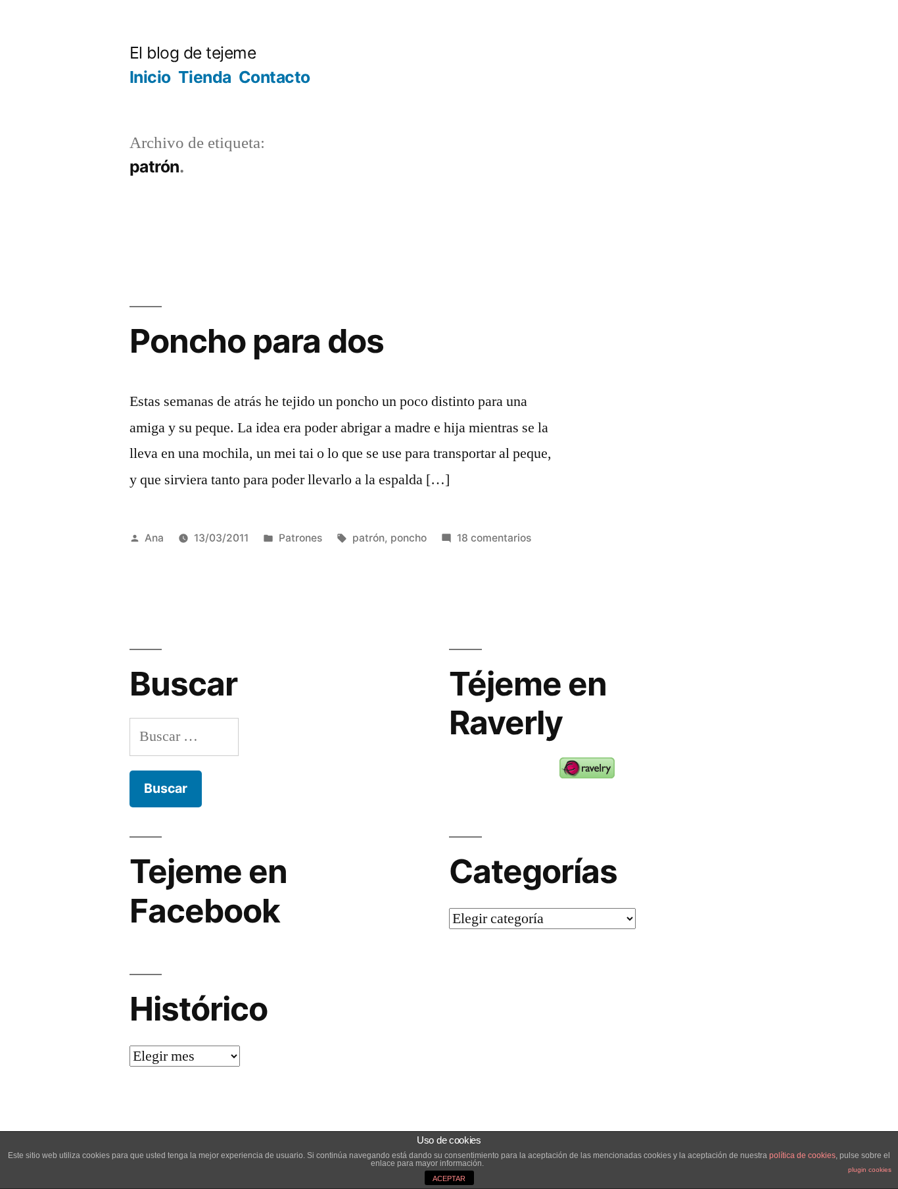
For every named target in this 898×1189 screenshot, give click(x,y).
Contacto (274, 77)
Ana (154, 538)
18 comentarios (494, 538)
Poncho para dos (257, 341)
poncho (408, 538)
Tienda (204, 77)
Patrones (300, 538)
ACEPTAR (449, 1178)
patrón (368, 538)
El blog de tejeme (193, 53)
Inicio (150, 77)
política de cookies (802, 1155)
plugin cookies (869, 1169)
